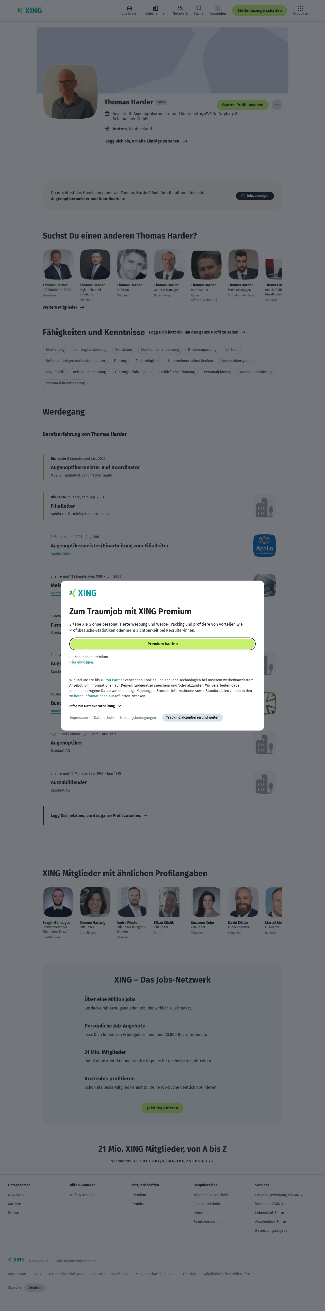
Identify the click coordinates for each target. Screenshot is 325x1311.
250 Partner (114, 680)
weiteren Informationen (88, 696)
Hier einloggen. (81, 662)
